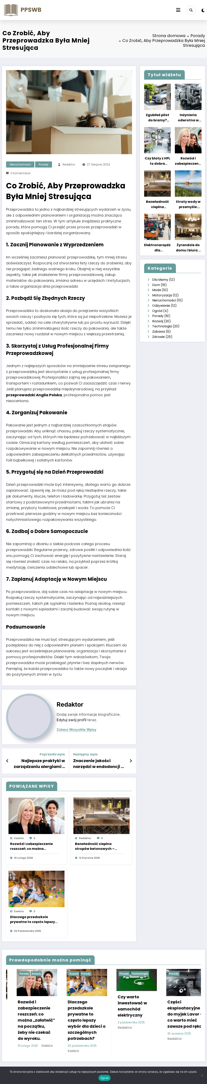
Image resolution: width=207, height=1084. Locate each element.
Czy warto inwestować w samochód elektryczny (75, 1006)
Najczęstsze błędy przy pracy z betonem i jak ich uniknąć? (180, 1014)
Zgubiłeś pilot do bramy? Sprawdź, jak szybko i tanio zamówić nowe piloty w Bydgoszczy (157, 118)
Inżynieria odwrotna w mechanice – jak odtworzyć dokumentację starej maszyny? (188, 118)
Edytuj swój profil (71, 720)
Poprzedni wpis (52, 754)
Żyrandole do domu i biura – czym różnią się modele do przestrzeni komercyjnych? (188, 248)
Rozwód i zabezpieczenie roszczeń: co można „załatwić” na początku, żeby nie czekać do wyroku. (33, 846)
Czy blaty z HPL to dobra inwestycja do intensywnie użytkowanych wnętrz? (157, 161)
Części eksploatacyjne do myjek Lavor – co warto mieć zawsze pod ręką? (129, 1014)
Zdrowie (158, 336)
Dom (156, 285)
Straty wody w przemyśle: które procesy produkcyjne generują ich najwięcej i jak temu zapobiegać (188, 204)
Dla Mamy (160, 279)
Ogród (157, 311)
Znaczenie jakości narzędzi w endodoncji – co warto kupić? (98, 763)
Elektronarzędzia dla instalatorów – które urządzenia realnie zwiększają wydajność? (157, 248)
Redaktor (69, 164)
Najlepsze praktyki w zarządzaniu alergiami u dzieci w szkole (39, 763)
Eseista (19, 838)
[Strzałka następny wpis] (131, 761)
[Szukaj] (191, 10)
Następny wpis (85, 754)
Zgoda (104, 1078)
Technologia (162, 326)
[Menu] (178, 10)
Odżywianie (161, 305)
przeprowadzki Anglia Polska (34, 394)
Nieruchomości (20, 164)
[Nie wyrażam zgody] (202, 1075)
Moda (156, 290)
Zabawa (158, 331)
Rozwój (157, 321)
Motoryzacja (162, 295)
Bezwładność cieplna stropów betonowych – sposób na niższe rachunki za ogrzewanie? (97, 846)
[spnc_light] (203, 10)
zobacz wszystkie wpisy (76, 730)
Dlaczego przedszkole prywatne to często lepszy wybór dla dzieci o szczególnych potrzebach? (33, 919)
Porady (44, 164)
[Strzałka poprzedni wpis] (7, 761)
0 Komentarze (21, 173)
